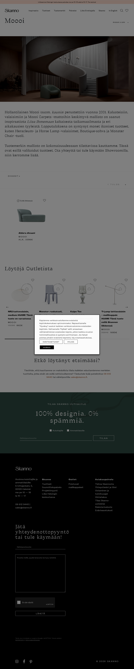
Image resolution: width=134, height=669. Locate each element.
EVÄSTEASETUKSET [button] (51, 341)
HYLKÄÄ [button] (70, 341)
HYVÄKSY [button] (47, 347)
